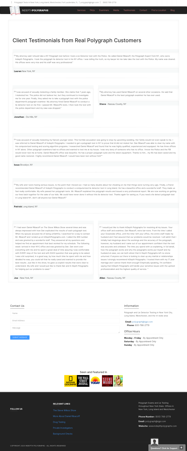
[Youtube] (174, 2)
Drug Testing (59, 422)
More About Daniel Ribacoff (66, 416)
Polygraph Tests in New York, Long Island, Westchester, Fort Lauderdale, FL (46, 2)
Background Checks (62, 433)
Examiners (104, 10)
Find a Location (158, 10)
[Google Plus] (169, 2)
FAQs (92, 10)
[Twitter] (164, 2)
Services (81, 10)
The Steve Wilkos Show (64, 410)
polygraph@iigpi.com (89, 2)
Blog (172, 10)
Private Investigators (63, 428)
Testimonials (129, 10)
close (181, 448)
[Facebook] (159, 2)
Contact (143, 10)
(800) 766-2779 (109, 2)
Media (116, 10)
